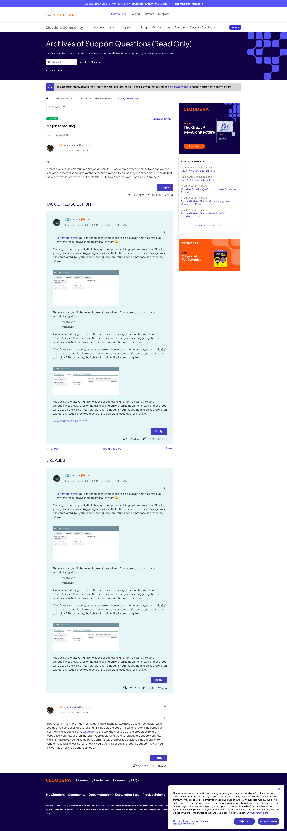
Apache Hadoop (59, 809)
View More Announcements (209, 225)
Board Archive (61, 98)
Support (163, 14)
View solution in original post (70, 421)
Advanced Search (55, 70)
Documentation (100, 794)
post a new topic (180, 86)
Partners (149, 14)
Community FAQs (126, 780)
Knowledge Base (127, 794)
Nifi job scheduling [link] (130, 98)
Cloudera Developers (202, 27)
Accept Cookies (268, 821)
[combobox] (136, 62)
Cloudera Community (64, 27)
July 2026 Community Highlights (198, 170)
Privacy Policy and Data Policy (108, 805)
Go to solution (162, 119)
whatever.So (90, 731)
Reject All (244, 821)
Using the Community (153, 27)
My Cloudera (55, 794)
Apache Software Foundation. (131, 809)
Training (135, 14)
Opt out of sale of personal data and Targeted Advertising (191, 822)
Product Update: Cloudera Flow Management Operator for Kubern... (205, 203)
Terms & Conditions (87, 805)
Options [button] (54, 107)
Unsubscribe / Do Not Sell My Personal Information (142, 805)
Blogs (178, 27)
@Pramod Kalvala (67, 237)
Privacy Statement (258, 812)
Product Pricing (154, 794)
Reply (165, 187)
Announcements (104, 27)
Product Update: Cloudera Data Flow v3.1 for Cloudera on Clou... (205, 215)
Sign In (235, 27)
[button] (169, 156)
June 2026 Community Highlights (198, 179)
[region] (226, 807)
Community (118, 14)
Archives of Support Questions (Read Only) (95, 98)
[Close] (279, 788)
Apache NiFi (62, 135)
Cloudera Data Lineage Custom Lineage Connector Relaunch (209, 190)
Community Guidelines (93, 780)
